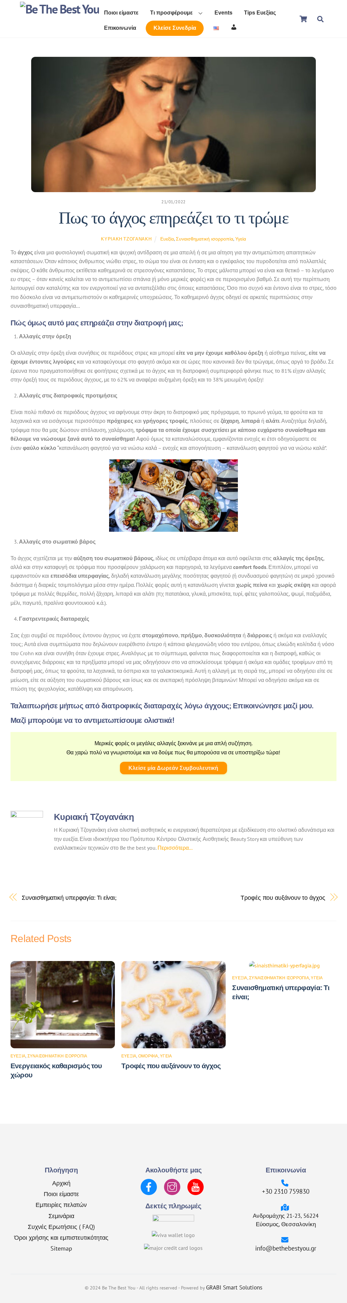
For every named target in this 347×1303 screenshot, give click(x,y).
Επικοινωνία (120, 28)
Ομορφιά (148, 1055)
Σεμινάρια (61, 1216)
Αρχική (61, 1183)
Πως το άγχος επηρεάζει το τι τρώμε (173, 218)
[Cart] (303, 19)
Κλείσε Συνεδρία (175, 28)
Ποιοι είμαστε (121, 13)
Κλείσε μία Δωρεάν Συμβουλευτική (173, 767)
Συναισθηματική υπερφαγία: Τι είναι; (69, 897)
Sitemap (61, 1248)
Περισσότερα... (175, 847)
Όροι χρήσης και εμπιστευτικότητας (61, 1237)
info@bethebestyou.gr (285, 1248)
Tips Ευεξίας (260, 13)
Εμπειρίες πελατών (61, 1205)
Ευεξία (167, 238)
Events (223, 13)
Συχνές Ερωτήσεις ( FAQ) (61, 1226)
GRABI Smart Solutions (234, 1287)
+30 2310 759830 (285, 1191)
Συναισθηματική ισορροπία (204, 238)
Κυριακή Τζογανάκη (126, 239)
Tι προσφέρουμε (171, 13)
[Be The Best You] (59, 9)
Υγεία (240, 238)
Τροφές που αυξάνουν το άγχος (283, 897)
